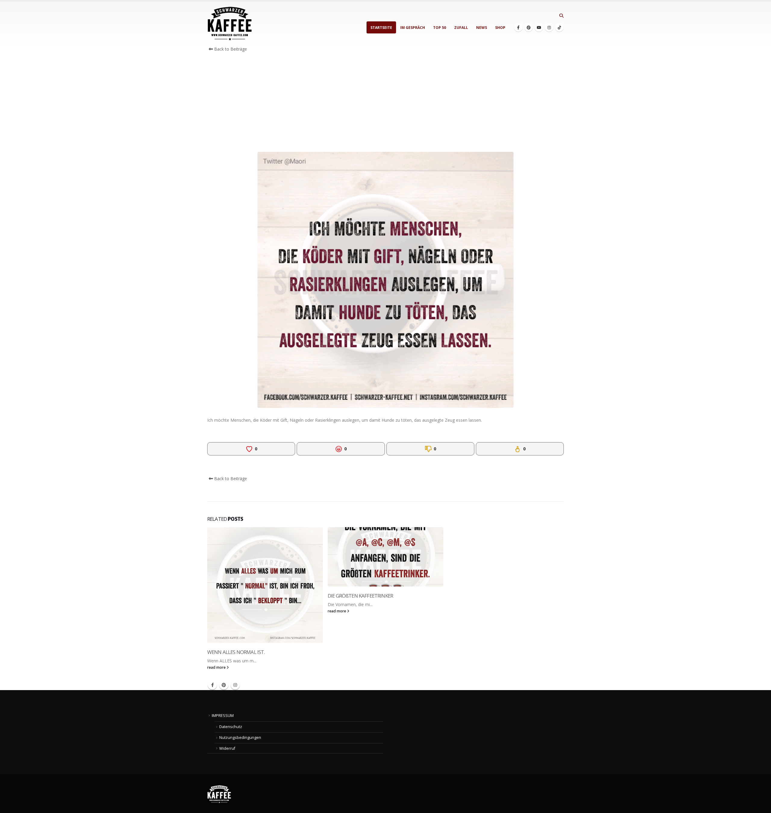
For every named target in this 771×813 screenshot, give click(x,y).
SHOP (500, 27)
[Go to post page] (265, 585)
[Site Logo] (229, 23)
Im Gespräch (412, 27)
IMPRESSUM (223, 715)
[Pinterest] (528, 27)
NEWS (481, 27)
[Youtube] (539, 27)
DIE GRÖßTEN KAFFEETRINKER (360, 595)
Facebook (212, 684)
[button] (561, 15)
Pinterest (223, 684)
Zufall (461, 27)
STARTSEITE (381, 27)
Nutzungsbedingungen (240, 737)
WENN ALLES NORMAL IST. (236, 652)
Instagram (235, 684)
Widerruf (227, 748)
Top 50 (439, 27)
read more (216, 667)
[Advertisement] (385, 103)
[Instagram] (549, 27)
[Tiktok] (559, 27)
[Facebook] (518, 27)
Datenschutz (230, 726)
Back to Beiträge (230, 49)
